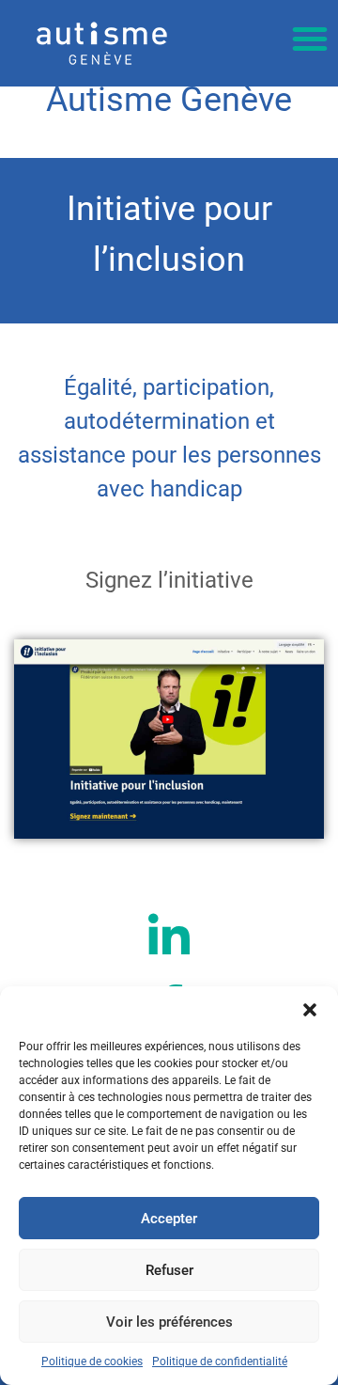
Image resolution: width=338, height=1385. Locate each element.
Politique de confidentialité (219, 1361)
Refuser (169, 1270)
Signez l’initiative (169, 580)
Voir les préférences (169, 1322)
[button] (309, 1009)
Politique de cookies (92, 1361)
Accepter (169, 1218)
